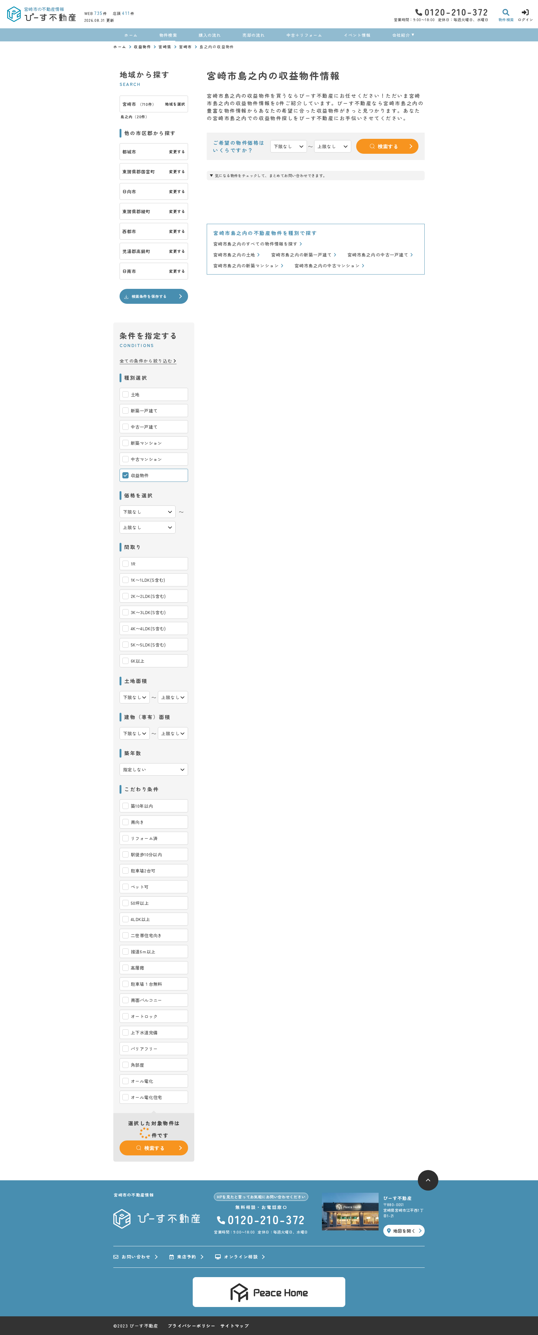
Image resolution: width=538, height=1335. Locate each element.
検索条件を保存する (149, 296)
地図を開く (404, 1231)
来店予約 (186, 1256)
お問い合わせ (136, 1256)
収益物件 (142, 46)
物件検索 (168, 35)
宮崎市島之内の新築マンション (246, 265)
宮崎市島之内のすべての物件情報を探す (255, 244)
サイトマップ (234, 1325)
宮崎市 (185, 46)
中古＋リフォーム (304, 35)
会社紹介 (401, 35)
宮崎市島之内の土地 (234, 254)
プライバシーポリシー (192, 1325)
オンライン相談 (241, 1256)
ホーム (131, 35)
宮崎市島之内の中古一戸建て (377, 254)
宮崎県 (165, 46)
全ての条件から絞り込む (146, 361)
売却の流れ (254, 35)
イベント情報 (357, 35)
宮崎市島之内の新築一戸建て (301, 254)
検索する (154, 1148)
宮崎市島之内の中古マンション (327, 265)
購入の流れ (210, 35)
